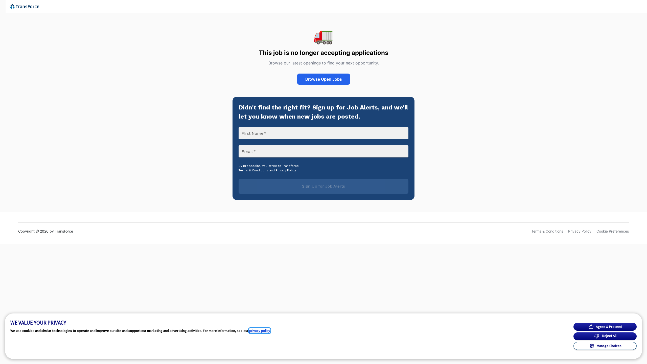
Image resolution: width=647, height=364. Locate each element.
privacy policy (259, 330)
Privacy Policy (286, 170)
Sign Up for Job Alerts (323, 186)
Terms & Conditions (253, 170)
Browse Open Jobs (323, 79)
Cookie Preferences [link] (612, 231)
